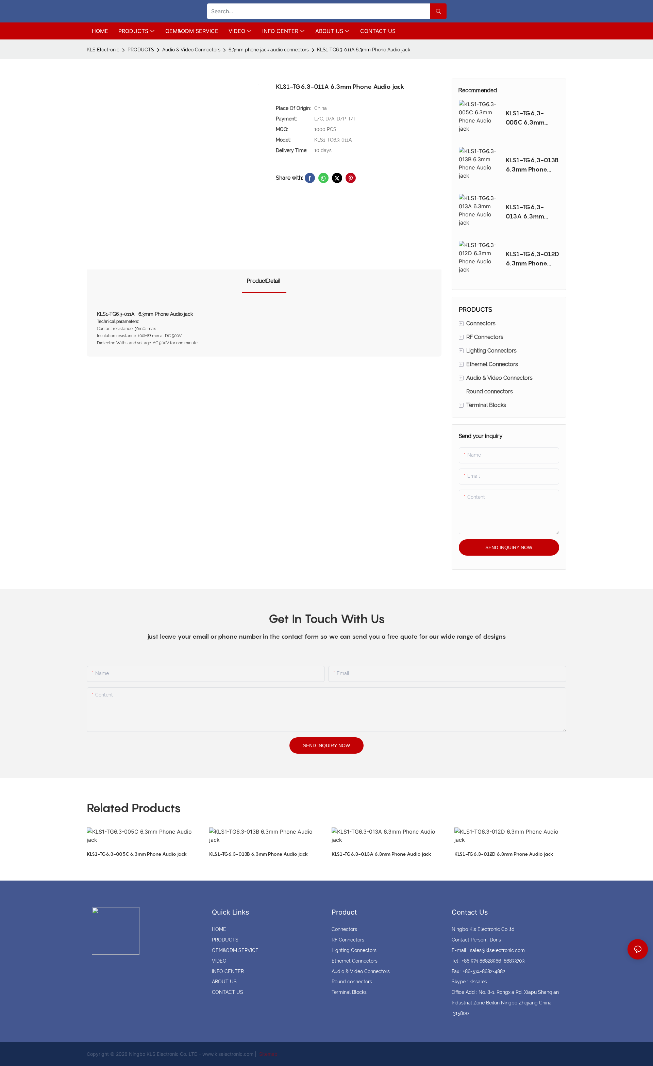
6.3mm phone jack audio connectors (269, 49)
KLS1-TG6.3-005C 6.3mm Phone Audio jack (531, 118)
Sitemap (268, 1054)
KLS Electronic (103, 49)
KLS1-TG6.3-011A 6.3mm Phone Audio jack (363, 49)
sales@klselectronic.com (497, 950)
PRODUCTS (141, 49)
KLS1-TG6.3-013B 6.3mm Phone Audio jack (532, 165)
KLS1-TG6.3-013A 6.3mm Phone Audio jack (531, 212)
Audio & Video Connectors (191, 49)
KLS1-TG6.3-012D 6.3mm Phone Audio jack (532, 259)
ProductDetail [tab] (264, 280)
